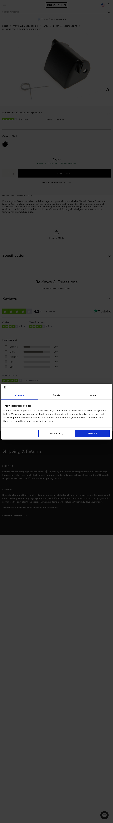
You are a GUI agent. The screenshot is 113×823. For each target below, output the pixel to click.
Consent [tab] (19, 395)
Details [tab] (56, 395)
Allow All (92, 433)
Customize (54, 433)
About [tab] (93, 395)
